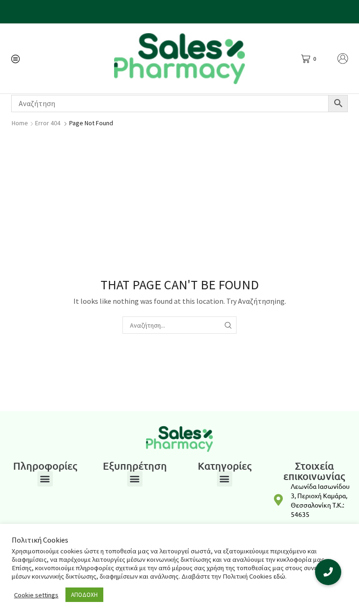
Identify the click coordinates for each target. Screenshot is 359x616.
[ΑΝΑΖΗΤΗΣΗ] (228, 325)
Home (20, 123)
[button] (45, 479)
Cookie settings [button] (36, 595)
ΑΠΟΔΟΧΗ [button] (84, 595)
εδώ (279, 576)
